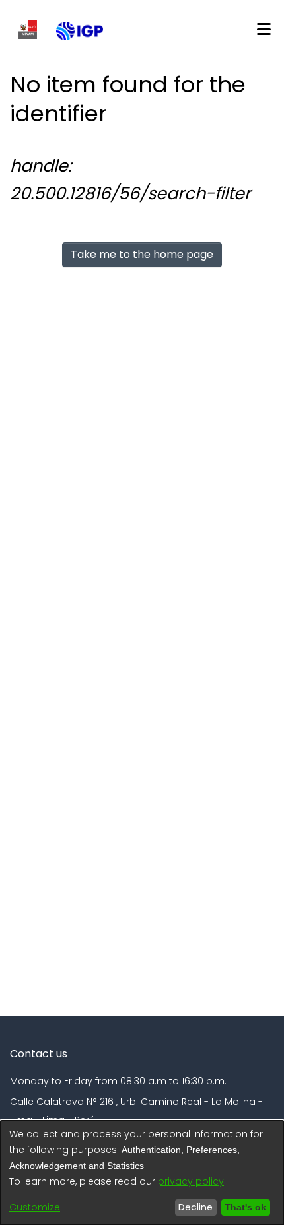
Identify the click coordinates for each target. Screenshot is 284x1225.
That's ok (243, 1207)
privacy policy (191, 1181)
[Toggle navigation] (263, 29)
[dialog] (142, 1173)
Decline (192, 1207)
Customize (34, 1207)
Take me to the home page (142, 254)
